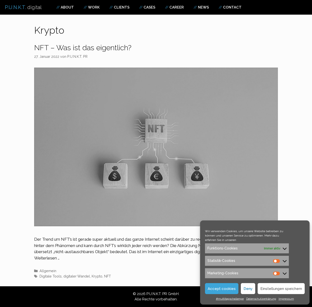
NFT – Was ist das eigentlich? (82, 47)
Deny (248, 289)
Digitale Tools (50, 276)
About (67, 7)
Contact (232, 7)
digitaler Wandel (76, 276)
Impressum (286, 298)
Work (94, 7)
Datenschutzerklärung (261, 298)
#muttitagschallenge (230, 298)
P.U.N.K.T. (23, 7)
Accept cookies (222, 289)
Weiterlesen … (46, 258)
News (203, 7)
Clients (121, 7)
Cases (149, 7)
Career (176, 7)
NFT (107, 276)
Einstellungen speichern (281, 289)
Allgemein (47, 271)
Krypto (97, 276)
